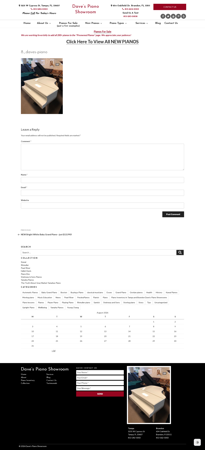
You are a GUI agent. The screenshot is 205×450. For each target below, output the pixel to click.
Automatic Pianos (30, 292)
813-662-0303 (131, 9)
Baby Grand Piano (49, 292)
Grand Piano (120, 292)
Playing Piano (67, 302)
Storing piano (129, 302)
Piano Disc (25, 274)
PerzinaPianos (83, 297)
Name (24, 174)
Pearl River (25, 268)
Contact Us (169, 7)
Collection (25, 383)
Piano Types (117, 23)
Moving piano (28, 297)
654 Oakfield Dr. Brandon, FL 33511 (131, 6)
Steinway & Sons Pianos (31, 277)
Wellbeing (42, 307)
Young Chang (73, 307)
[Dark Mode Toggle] (197, 442)
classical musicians (95, 292)
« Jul (53, 350)
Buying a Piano (77, 292)
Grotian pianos (136, 292)
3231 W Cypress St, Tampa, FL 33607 (40, 6)
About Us (42, 23)
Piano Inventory (28, 380)
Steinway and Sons (111, 302)
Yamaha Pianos (27, 280)
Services (140, 23)
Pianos (41, 302)
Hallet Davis (26, 271)
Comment (26, 141)
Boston (64, 292)
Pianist (96, 297)
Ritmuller (25, 265)
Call (32, 13)
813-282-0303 (40, 9)
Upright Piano (28, 307)
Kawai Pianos (171, 292)
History (159, 292)
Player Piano (53, 302)
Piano (105, 297)
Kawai (23, 262)
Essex (109, 292)
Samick (97, 302)
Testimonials (51, 383)
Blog (158, 23)
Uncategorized (161, 302)
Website (25, 200)
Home (27, 23)
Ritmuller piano (83, 302)
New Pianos (92, 23)
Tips (149, 302)
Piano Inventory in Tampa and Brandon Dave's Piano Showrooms (139, 297)
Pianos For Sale (68, 24)
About (23, 377)
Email (24, 187)
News (58, 297)
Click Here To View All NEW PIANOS (102, 41)
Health (149, 292)
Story (141, 302)
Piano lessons (28, 302)
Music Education (45, 297)
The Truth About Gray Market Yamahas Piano (41, 283)
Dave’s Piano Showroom (85, 9)
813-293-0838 (130, 16)
